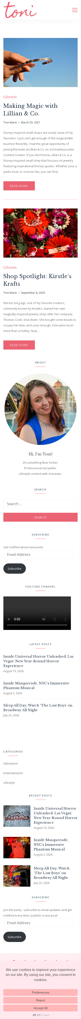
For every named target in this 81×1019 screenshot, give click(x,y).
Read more (19, 185)
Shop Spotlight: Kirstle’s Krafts (37, 280)
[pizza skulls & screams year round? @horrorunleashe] (6, 732)
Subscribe (14, 569)
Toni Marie (10, 122)
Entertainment (13, 773)
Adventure (10, 763)
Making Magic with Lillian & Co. (30, 110)
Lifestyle (10, 97)
